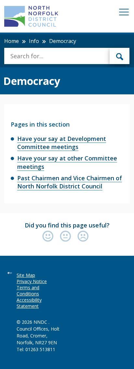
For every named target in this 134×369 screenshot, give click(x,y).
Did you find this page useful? (67, 225)
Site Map (26, 275)
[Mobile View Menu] (124, 13)
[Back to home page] (31, 16)
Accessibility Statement (29, 303)
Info (34, 41)
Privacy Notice (32, 281)
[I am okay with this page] (67, 236)
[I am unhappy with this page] (83, 236)
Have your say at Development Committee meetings (61, 143)
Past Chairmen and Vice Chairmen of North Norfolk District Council (69, 182)
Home (11, 41)
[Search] (120, 56)
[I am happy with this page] (49, 236)
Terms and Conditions (28, 290)
